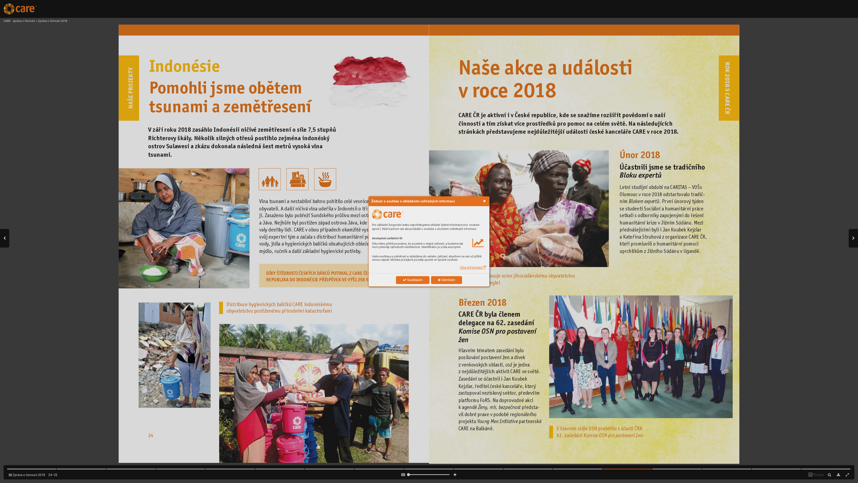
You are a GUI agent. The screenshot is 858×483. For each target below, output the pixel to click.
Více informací (471, 267)
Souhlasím (414, 280)
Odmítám (448, 280)
